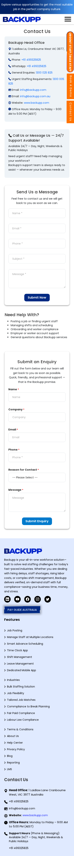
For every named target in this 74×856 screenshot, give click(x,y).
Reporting (13, 762)
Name (13, 389)
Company (16, 409)
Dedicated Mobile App (21, 670)
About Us (13, 736)
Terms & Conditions (20, 729)
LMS (9, 769)
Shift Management (19, 657)
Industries (13, 680)
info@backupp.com (33, 90)
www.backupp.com (36, 103)
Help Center (15, 743)
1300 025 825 (44, 72)
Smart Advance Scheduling (25, 644)
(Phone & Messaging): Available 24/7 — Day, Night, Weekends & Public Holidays (36, 837)
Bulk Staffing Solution (21, 686)
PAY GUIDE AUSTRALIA (22, 610)
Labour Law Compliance (23, 720)
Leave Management (20, 664)
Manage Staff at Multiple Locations (30, 637)
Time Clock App (17, 650)
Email (13, 429)
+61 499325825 (31, 60)
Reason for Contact (23, 470)
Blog (10, 756)
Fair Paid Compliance (21, 713)
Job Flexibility (15, 693)
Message (15, 490)
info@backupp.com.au (35, 96)
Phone (14, 450)
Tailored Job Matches (21, 700)
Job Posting (14, 630)
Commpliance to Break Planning (28, 706)
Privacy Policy (16, 749)
